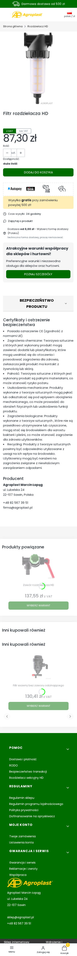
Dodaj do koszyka (38, 172)
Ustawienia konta (21, 842)
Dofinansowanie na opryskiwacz (32, 816)
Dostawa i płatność (23, 759)
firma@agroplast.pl (17, 507)
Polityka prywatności (23, 810)
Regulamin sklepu (21, 798)
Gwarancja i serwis (22, 863)
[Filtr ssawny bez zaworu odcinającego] (38, 668)
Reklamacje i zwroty (23, 869)
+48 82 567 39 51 (15, 502)
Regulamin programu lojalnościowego (36, 804)
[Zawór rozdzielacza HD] (38, 568)
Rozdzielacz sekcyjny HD (26, 778)
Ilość (6, 146)
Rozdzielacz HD (38, 26)
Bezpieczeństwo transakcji (28, 772)
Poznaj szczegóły (38, 274)
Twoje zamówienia (22, 836)
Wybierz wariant (38, 605)
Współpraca (17, 875)
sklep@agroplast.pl (20, 917)
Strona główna (13, 26)
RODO (13, 765)
